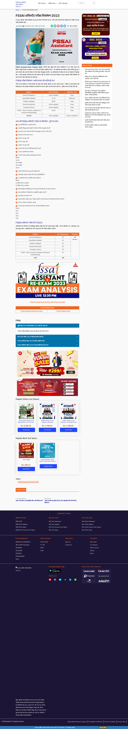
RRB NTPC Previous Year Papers (25, 530)
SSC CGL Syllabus (54, 524)
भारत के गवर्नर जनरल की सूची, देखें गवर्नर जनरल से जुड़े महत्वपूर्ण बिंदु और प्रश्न (97, 109)
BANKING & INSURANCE (23, 542)
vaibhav (19, 26)
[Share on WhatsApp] (52, 26)
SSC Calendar (63, 3)
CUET (42, 550)
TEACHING (19, 550)
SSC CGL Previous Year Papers (58, 527)
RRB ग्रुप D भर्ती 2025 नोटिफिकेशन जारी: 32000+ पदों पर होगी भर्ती (96, 77)
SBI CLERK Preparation (23, 545)
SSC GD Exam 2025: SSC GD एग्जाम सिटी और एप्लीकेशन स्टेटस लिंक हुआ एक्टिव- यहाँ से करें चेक (97, 71)
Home (17, 10)
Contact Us (68, 545)
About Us (68, 542)
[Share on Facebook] (61, 26)
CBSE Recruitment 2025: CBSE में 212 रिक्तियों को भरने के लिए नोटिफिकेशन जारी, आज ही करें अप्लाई (97, 115)
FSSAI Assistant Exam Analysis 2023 (28, 482)
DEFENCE (19, 553)
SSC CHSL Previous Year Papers (91, 527)
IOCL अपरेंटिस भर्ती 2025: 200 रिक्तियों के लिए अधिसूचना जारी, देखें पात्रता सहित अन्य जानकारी (97, 98)
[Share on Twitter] (64, 26)
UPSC (17, 559)
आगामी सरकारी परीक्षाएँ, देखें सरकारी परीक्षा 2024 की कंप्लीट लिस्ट (97, 121)
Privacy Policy (122, 721)
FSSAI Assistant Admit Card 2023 (32, 311)
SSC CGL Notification (55, 521)
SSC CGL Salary (53, 530)
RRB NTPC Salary (21, 527)
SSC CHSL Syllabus (87, 524)
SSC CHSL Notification (88, 521)
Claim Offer (103, 727)
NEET (42, 547)
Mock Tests (93, 542)
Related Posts (21, 489)
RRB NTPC (19, 521)
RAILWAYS (19, 547)
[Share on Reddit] (58, 26)
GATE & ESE (44, 542)
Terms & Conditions (110, 721)
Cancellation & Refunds (95, 721)
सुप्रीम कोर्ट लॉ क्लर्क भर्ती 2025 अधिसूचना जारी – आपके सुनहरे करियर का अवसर (97, 104)
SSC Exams (41, 3)
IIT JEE (42, 545)
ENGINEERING (20, 556)
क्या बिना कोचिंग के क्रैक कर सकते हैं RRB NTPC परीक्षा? (96, 126)
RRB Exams (52, 3)
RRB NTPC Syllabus (21, 524)
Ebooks (92, 550)
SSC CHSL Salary (87, 530)
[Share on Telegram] (55, 26)
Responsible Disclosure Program (77, 721)
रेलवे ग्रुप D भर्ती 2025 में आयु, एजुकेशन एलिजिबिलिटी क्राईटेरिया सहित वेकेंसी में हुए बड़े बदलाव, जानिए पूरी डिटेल (97, 92)
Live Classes (94, 545)
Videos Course (94, 547)
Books (92, 553)
